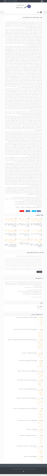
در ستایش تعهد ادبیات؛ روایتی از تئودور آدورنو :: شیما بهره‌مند (27, 397)
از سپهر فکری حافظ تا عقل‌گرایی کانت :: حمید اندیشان (28, 388)
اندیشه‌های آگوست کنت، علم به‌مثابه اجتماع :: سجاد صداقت (27, 370)
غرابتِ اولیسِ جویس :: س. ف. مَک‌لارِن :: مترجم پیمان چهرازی (26, 445)
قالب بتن (39, 306)
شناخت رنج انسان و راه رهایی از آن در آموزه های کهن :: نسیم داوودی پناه (10, 224)
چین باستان (22, 207)
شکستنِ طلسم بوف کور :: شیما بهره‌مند (30, 456)
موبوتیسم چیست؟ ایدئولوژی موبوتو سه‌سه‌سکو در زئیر (28, 360)
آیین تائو (38, 207)
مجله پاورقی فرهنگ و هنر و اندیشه (26, 19)
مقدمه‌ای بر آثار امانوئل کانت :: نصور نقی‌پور (29, 352)
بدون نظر (19, 19)
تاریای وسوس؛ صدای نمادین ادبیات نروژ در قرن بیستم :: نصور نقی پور (25, 329)
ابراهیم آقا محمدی (28, 207)
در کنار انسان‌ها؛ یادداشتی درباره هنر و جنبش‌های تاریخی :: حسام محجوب (36, 224)
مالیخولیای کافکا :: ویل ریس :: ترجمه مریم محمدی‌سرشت (27, 420)
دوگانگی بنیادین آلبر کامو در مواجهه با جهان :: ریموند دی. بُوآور (27, 317)
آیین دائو (34, 207)
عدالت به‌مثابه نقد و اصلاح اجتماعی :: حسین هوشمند (28, 435)
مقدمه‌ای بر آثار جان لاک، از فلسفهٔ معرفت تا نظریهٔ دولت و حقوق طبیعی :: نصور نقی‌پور (22, 339)
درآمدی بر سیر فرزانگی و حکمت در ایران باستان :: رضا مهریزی (23, 224)
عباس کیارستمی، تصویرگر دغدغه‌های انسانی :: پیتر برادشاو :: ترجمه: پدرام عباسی (10, 245)
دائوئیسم (17, 207)
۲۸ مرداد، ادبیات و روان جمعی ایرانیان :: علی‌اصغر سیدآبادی (27, 379)
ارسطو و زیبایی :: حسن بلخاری (32, 429)
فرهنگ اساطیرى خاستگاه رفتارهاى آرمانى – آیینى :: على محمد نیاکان (36, 245)
